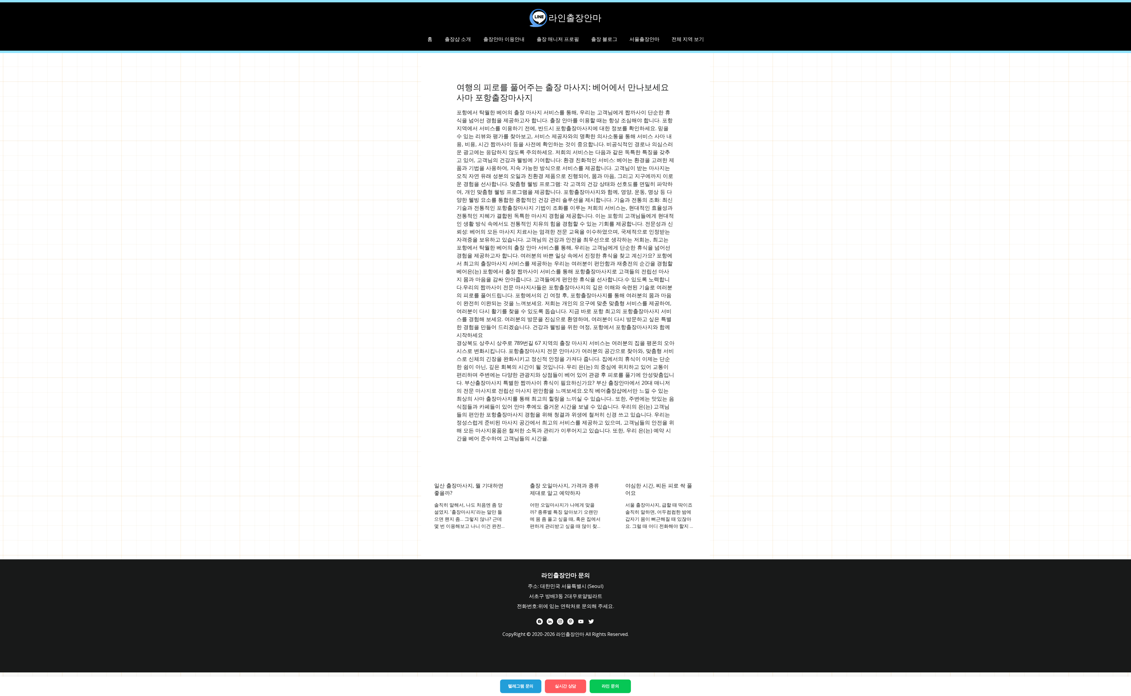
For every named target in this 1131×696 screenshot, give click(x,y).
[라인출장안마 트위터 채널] (591, 621)
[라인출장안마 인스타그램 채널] (560, 621)
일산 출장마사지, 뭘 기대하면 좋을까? (468, 489)
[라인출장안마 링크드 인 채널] (550, 621)
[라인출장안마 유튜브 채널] (581, 621)
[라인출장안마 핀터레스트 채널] (570, 621)
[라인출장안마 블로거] (539, 621)
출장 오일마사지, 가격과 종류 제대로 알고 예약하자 (564, 489)
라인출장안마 (574, 18)
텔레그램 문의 (520, 686)
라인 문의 (610, 686)
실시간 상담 (565, 686)
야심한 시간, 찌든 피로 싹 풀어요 (658, 489)
